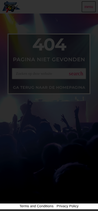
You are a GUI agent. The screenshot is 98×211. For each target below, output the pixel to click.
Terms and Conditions (37, 206)
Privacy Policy (67, 206)
